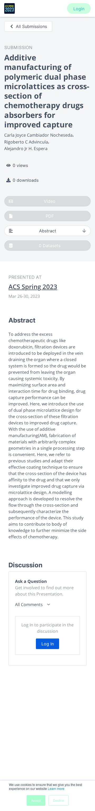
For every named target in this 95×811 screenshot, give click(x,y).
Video (49, 201)
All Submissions (31, 26)
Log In (47, 643)
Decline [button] (58, 800)
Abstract (47, 230)
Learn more (56, 788)
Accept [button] (36, 800)
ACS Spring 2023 (32, 286)
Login (78, 8)
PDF (50, 216)
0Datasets (49, 245)
